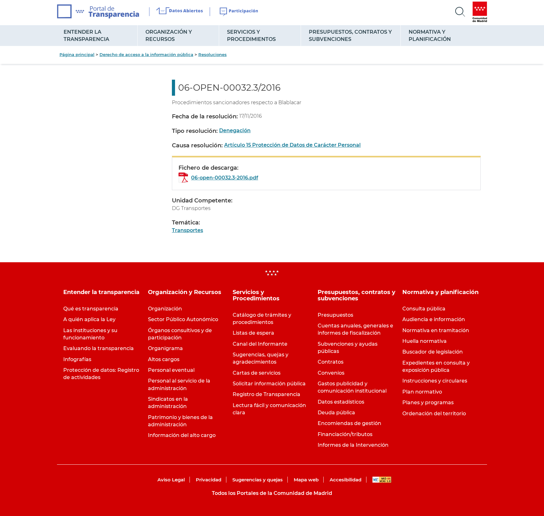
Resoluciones (212, 54)
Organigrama (165, 348)
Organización (165, 309)
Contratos (330, 362)
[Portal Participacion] (239, 12)
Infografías (77, 359)
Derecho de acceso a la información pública (146, 54)
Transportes (187, 230)
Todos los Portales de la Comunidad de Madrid (272, 493)
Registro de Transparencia (266, 394)
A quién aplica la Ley (89, 319)
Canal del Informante (260, 344)
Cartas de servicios (256, 373)
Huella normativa (424, 341)
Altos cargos (163, 359)
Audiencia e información (433, 319)
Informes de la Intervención (353, 445)
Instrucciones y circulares (434, 381)
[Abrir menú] (460, 12)
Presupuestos (335, 315)
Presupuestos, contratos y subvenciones (350, 35)
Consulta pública (423, 309)
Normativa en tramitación (435, 330)
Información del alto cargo (182, 435)
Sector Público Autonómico (183, 319)
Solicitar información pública (269, 384)
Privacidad (208, 480)
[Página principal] (98, 11)
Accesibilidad (345, 480)
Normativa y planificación (430, 35)
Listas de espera (253, 333)
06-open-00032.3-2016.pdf (224, 178)
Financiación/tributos (345, 434)
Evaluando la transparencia (98, 348)
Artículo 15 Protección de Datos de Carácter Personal (292, 145)
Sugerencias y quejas (257, 480)
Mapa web (306, 480)
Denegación (235, 130)
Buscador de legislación (432, 352)
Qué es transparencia (90, 309)
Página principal (77, 54)
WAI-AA (381, 480)
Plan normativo (422, 392)
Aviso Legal (171, 480)
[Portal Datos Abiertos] (179, 11)
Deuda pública (336, 413)
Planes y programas (428, 402)
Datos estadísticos (341, 402)
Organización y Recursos (168, 35)
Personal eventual (171, 370)
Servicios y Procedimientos (251, 35)
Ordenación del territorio (434, 414)
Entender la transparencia (86, 35)
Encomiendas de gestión (349, 423)
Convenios (331, 373)
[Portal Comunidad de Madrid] (480, 12)
